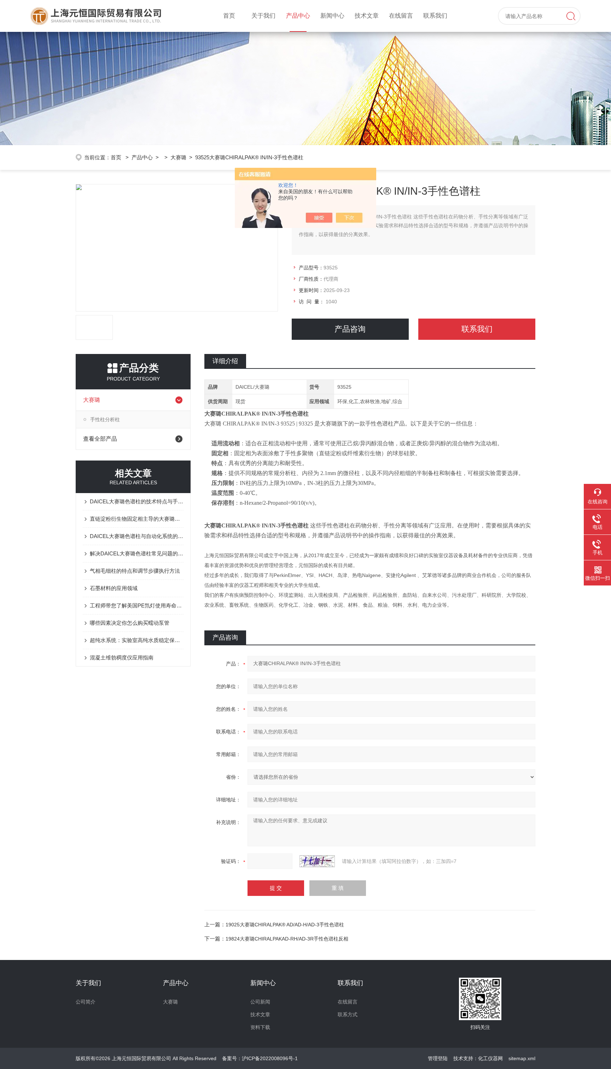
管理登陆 (438, 1058)
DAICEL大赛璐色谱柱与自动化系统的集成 (137, 536)
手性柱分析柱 (105, 419)
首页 (229, 15)
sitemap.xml (521, 1058)
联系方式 (347, 1014)
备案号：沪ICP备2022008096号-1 (260, 1058)
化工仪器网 (490, 1058)
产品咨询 (350, 329)
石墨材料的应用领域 (114, 588)
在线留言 (401, 15)
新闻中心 (332, 15)
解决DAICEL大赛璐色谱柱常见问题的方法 (137, 553)
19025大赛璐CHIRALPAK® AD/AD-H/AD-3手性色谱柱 (285, 924)
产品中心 (298, 15)
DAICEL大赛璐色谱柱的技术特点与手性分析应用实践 (137, 501)
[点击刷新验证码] (317, 861)
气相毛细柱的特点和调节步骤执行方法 (135, 571)
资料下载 (260, 1027)
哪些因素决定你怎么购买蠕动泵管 (129, 623)
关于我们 (263, 15)
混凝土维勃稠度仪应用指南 (121, 657)
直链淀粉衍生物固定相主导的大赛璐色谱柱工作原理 (137, 519)
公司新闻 (260, 1002)
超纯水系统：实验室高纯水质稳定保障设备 (137, 640)
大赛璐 (178, 157)
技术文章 (367, 15)
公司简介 (85, 1002)
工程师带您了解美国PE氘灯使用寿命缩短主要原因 (137, 605)
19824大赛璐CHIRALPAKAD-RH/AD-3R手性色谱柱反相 (287, 939)
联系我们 (435, 15)
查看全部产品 (100, 439)
